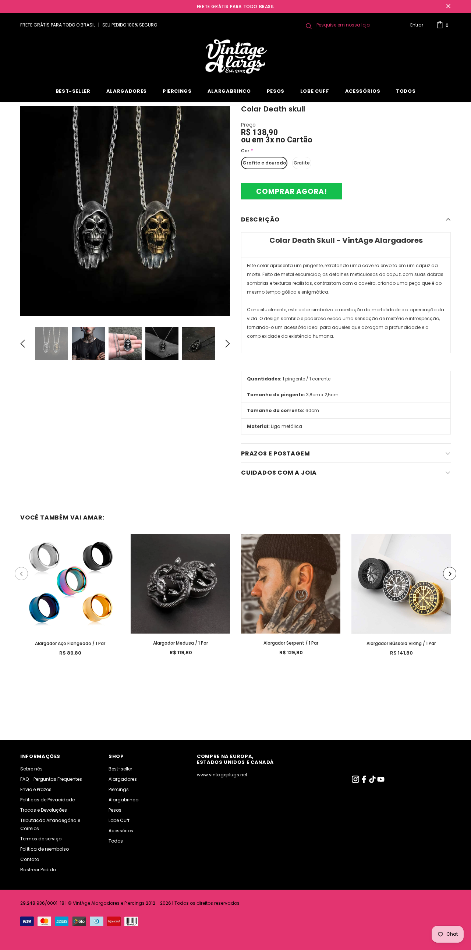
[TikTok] (373, 781)
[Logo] (235, 56)
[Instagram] (356, 781)
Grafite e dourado (264, 163)
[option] (125, 211)
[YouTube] (381, 781)
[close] (448, 6)
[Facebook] (364, 781)
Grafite (302, 163)
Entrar (416, 25)
